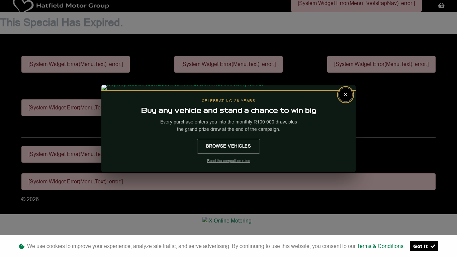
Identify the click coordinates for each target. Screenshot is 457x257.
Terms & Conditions (380, 246)
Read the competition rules (228, 160)
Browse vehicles (228, 146)
